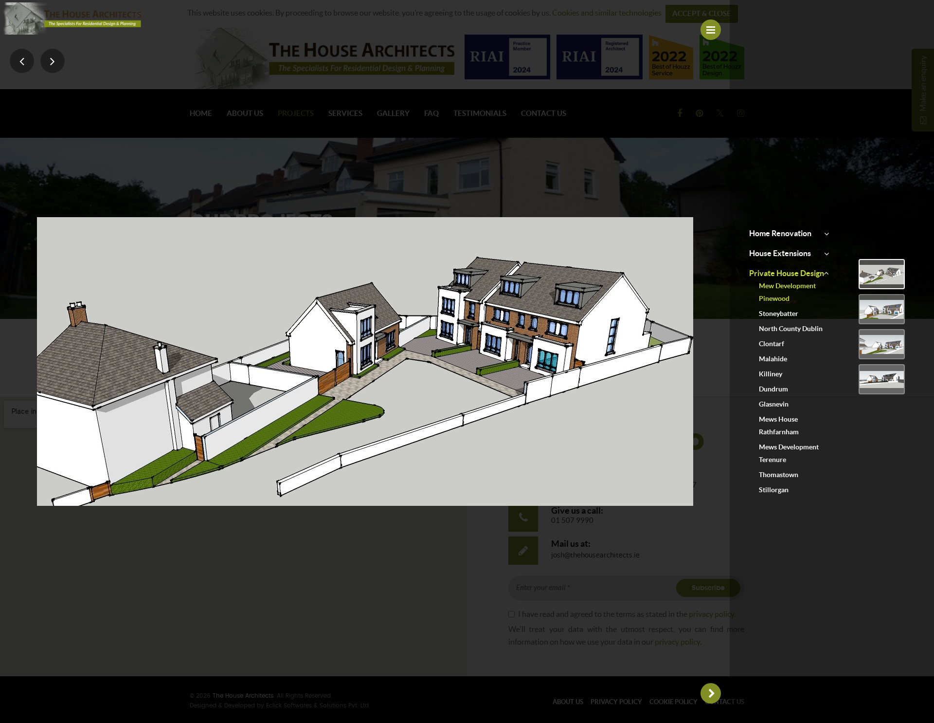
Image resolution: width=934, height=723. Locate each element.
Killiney (770, 374)
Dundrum (773, 389)
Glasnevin (774, 404)
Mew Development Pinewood (787, 292)
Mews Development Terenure (789, 453)
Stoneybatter (778, 313)
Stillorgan (774, 490)
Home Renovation (780, 233)
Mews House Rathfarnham (779, 425)
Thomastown (778, 475)
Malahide (773, 359)
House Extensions (780, 253)
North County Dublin (791, 329)
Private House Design (786, 273)
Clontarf (771, 344)
